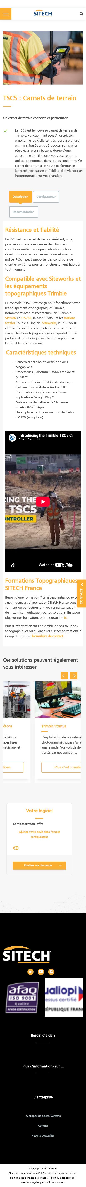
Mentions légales (30, 1182)
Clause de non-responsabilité (24, 1173)
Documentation (24, 212)
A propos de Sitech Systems (43, 1116)
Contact (43, 1126)
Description (20, 196)
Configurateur (46, 196)
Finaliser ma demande (38, 865)
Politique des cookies (62, 1178)
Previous (64, 675)
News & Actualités (43, 1135)
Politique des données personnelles (29, 1178)
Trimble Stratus (48, 726)
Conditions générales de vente (59, 1173)
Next (73, 675)
